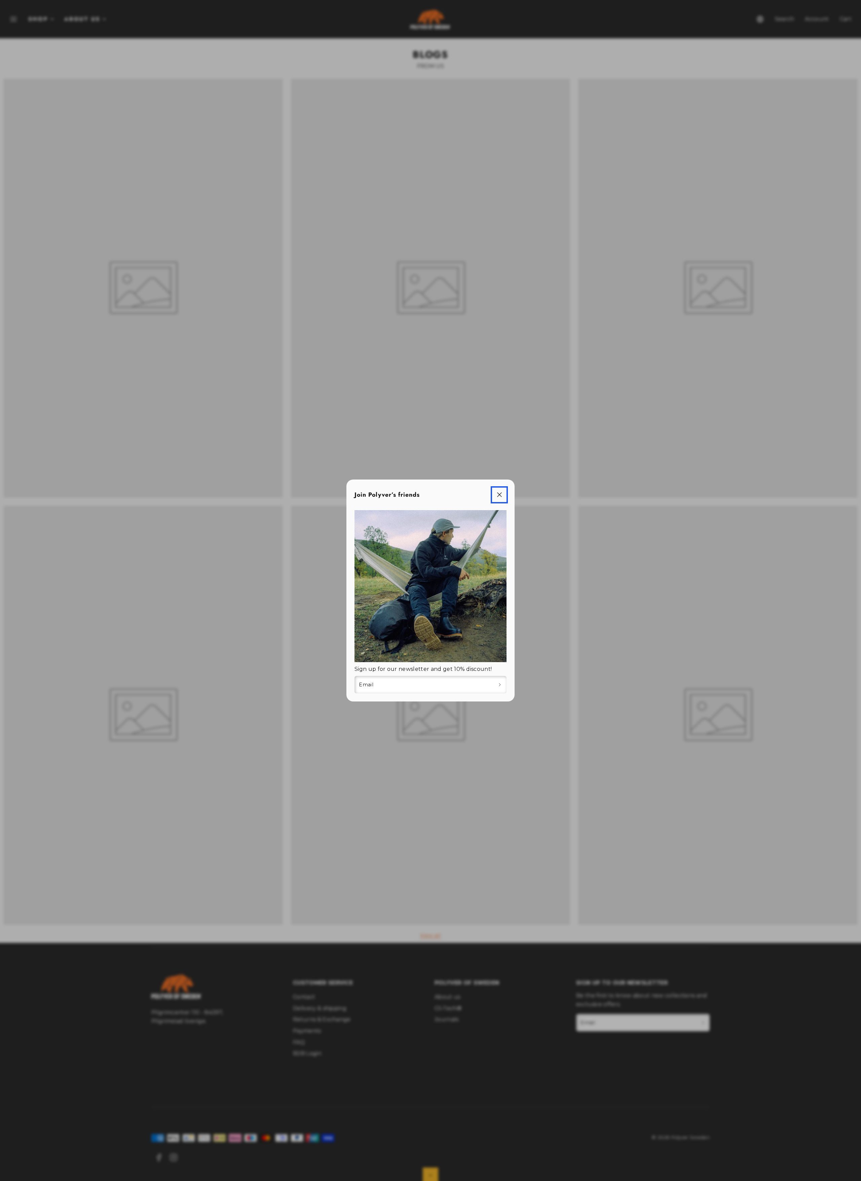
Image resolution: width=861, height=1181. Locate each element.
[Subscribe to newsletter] (500, 684)
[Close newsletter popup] (499, 495)
